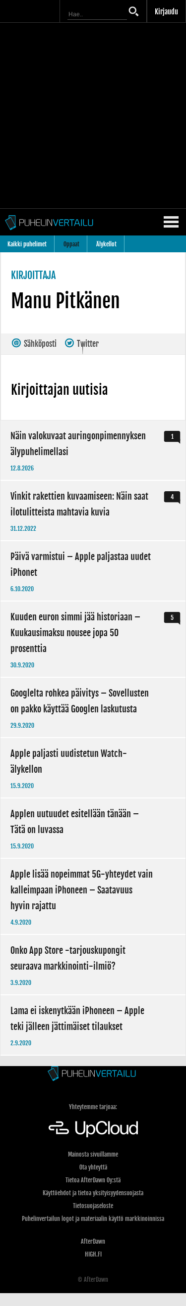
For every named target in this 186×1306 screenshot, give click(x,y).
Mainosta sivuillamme (93, 1154)
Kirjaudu (166, 11)
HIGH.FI (93, 1254)
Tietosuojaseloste (93, 1206)
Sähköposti (39, 344)
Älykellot (106, 244)
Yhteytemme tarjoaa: (93, 1107)
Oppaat (71, 244)
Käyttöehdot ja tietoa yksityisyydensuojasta (93, 1193)
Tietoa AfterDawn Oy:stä (93, 1180)
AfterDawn (93, 1241)
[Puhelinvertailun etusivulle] (93, 1074)
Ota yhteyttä (93, 1167)
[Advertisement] (93, 115)
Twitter (87, 344)
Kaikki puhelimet (27, 244)
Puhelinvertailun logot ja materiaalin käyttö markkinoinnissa (93, 1218)
